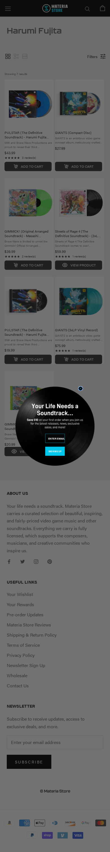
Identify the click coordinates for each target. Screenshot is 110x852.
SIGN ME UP (55, 451)
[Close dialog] (80, 388)
